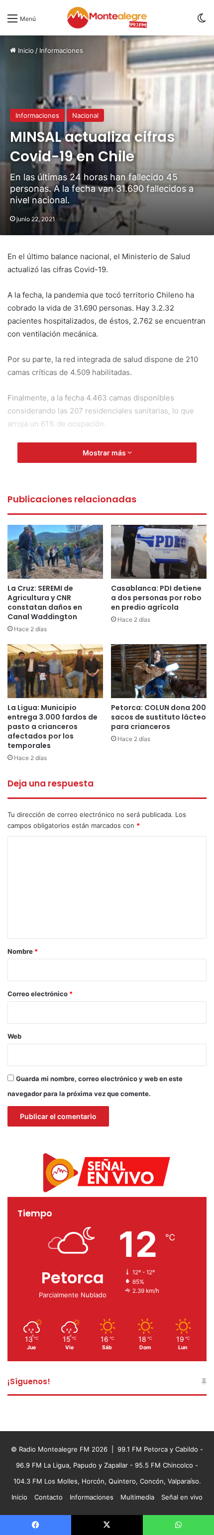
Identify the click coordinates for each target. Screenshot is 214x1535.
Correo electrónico (40, 994)
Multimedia (137, 1497)
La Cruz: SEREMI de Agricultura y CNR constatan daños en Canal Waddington (44, 602)
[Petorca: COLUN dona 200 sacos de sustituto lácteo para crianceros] (159, 671)
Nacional (85, 115)
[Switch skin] (202, 21)
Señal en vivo (182, 1497)
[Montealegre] (107, 17)
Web (14, 1036)
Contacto (48, 1497)
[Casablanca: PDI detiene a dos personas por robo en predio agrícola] (159, 552)
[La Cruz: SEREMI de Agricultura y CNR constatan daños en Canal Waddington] (55, 552)
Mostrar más (105, 452)
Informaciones (61, 50)
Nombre (22, 951)
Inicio (25, 50)
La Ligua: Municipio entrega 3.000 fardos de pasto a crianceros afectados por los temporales (52, 727)
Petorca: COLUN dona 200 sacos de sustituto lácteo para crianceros (158, 717)
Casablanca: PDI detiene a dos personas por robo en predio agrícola (156, 597)
